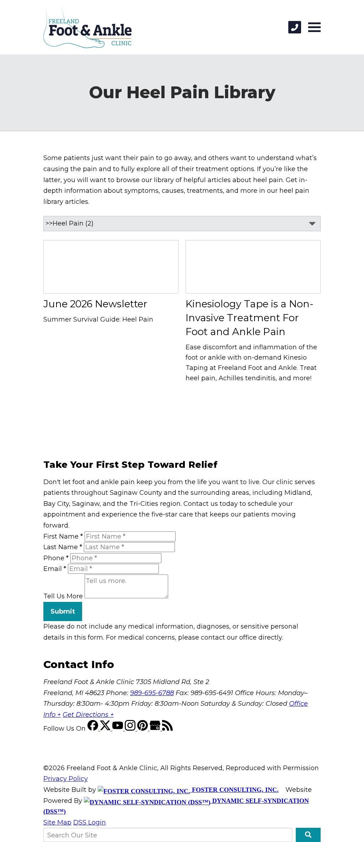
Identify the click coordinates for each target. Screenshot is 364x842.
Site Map (57, 822)
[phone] (294, 27)
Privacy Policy (65, 779)
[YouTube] (118, 728)
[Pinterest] (143, 728)
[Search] (308, 835)
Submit (62, 611)
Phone (56, 558)
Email (54, 569)
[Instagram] (131, 728)
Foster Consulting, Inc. (234, 789)
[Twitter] (106, 728)
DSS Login (89, 822)
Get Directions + (88, 715)
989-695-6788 (152, 693)
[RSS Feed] (167, 728)
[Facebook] (93, 728)
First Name (63, 536)
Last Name (62, 547)
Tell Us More (63, 596)
